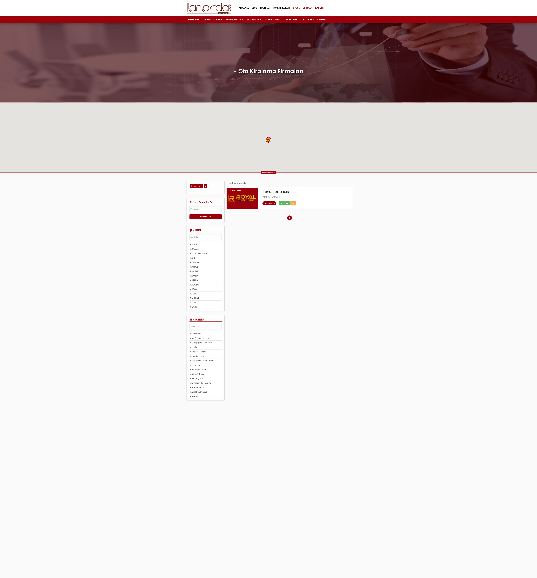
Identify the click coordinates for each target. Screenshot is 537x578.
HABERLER (265, 8)
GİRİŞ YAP (307, 8)
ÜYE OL (296, 8)
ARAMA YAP (205, 216)
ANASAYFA (244, 8)
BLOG (254, 8)
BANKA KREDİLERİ (281, 8)
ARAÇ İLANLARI (235, 19)
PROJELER (292, 19)
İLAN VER (319, 8)
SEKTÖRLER (194, 19)
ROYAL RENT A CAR (276, 192)
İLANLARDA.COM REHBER (314, 19)
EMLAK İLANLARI (213, 19)
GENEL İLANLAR (273, 19)
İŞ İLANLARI (254, 19)
